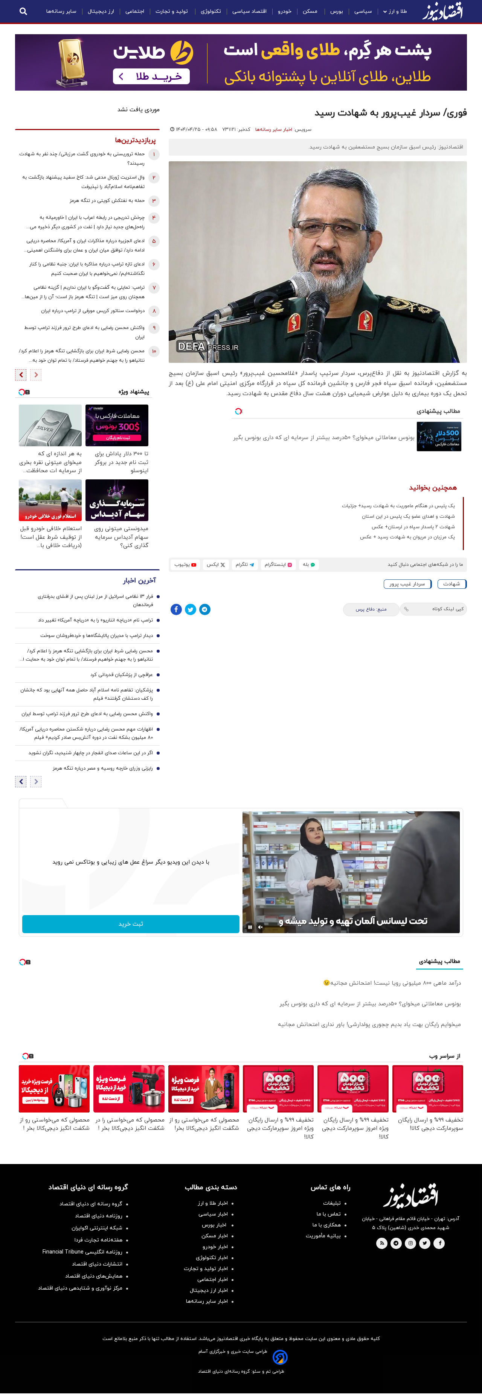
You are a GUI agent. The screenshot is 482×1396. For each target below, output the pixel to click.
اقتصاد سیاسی (249, 11)
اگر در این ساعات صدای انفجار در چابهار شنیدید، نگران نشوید (91, 753)
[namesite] (442, 11)
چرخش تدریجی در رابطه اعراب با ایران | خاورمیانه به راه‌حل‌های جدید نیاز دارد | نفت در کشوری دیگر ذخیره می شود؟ (87, 223)
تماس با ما (329, 1214)
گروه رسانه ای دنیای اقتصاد (90, 1204)
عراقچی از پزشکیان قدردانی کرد (121, 674)
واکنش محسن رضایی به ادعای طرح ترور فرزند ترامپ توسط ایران (84, 332)
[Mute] (260, 927)
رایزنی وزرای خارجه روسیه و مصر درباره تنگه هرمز (103, 768)
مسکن (311, 11)
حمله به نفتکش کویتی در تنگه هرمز (107, 200)
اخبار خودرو (215, 1246)
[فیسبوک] (176, 609)
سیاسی (363, 11)
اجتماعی (134, 11)
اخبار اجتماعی (212, 1279)
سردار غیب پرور (407, 584)
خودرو (284, 11)
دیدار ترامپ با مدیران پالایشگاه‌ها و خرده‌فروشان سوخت (96, 635)
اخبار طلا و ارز (213, 1203)
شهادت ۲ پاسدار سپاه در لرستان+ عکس (413, 527)
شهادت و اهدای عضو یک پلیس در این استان (408, 516)
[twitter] (425, 1243)
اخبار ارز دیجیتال (209, 1290)
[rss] (382, 1243)
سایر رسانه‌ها (61, 11)
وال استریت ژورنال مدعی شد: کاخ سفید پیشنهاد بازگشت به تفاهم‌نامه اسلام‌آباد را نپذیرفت (83, 182)
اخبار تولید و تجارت (206, 1268)
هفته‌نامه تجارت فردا (98, 1240)
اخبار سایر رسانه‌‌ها (207, 1301)
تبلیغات (332, 1203)
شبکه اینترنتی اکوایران (97, 1228)
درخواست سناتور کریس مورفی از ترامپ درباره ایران (93, 311)
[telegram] (396, 1243)
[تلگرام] (204, 609)
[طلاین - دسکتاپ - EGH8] (241, 62)
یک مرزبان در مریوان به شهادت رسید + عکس (407, 537)
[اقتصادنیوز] (410, 1196)
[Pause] (250, 927)
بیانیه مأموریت (323, 1236)
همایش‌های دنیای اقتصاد (93, 1276)
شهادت (451, 584)
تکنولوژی (211, 11)
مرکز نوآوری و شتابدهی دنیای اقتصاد (80, 1288)
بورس (336, 11)
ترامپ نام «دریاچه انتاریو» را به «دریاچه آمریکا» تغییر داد (95, 620)
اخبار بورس (215, 1225)
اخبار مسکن (214, 1236)
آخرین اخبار (139, 580)
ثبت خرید (131, 924)
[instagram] (411, 1243)
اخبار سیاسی (213, 1214)
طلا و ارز (398, 11)
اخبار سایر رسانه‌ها (273, 129)
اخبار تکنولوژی (212, 1257)
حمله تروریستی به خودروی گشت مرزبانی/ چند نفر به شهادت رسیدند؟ (82, 159)
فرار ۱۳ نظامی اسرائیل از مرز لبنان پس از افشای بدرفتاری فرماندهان (95, 600)
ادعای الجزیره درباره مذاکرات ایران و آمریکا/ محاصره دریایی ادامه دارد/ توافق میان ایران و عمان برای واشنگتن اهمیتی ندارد (85, 246)
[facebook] (440, 1243)
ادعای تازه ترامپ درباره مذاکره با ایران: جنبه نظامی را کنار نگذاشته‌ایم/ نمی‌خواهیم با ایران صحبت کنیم (87, 269)
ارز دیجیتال (101, 11)
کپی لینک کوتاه (448, 609)
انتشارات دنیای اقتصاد (97, 1264)
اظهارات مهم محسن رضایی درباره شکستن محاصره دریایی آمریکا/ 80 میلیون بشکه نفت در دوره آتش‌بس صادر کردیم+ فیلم (86, 733)
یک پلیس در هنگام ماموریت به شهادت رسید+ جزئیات (398, 506)
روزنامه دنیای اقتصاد (98, 1216)
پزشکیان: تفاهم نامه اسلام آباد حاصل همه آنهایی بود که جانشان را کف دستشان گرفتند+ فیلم (86, 694)
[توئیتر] (190, 609)
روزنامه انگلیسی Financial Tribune (82, 1252)
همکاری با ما (327, 1225)
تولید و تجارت (172, 11)
